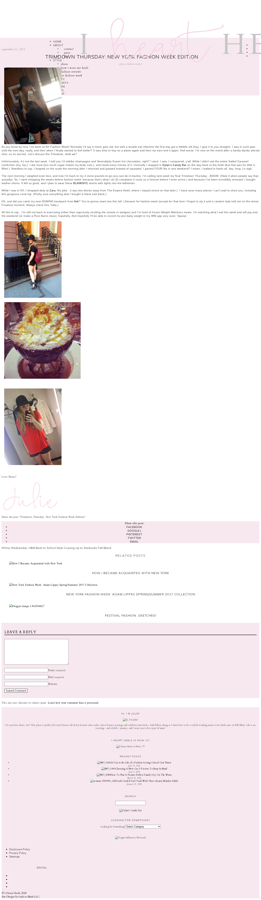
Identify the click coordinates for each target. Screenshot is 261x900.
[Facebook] (251, 52)
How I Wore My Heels (74, 68)
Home (57, 41)
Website (52, 684)
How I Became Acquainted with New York (130, 573)
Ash (76, 201)
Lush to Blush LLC (29, 896)
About (58, 45)
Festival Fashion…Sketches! (130, 615)
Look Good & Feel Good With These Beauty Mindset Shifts (147, 781)
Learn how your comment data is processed (73, 702)
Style (57, 60)
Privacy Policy (17, 853)
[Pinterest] (251, 56)
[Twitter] (251, 49)
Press (66, 53)
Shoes (64, 64)
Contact (68, 49)
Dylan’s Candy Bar (174, 164)
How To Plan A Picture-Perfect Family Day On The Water (141, 774)
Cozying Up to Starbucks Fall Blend (87, 548)
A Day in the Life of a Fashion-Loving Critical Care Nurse (141, 762)
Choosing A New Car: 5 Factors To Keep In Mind (141, 768)
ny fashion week (71, 75)
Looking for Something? (113, 826)
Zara (52, 190)
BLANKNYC (80, 183)
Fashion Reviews (71, 71)
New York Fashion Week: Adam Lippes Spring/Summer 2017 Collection (130, 594)
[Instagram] (251, 45)
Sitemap (14, 856)
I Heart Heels (12, 893)
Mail (56, 677)
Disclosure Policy (19, 849)
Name (57, 670)
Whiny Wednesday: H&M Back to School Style (32, 548)
